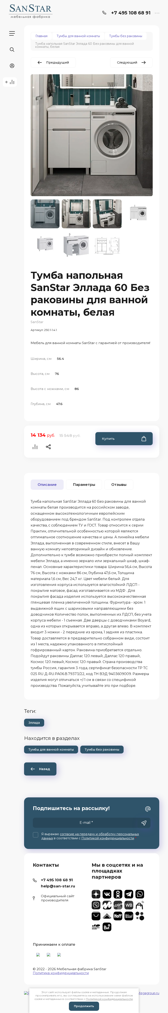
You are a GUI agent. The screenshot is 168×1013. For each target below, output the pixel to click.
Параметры (84, 485)
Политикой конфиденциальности (107, 838)
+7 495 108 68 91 (130, 13)
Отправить (143, 823)
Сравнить (35, 446)
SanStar (37, 322)
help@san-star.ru (58, 886)
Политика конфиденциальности (61, 973)
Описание (47, 485)
